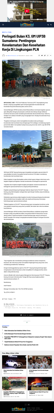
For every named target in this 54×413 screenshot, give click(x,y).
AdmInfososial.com (8, 373)
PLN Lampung (37, 307)
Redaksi (29, 407)
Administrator (32, 395)
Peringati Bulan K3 (11, 307)
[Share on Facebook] (39, 55)
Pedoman (33, 407)
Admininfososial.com (12, 55)
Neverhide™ (34, 410)
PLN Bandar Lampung (25, 307)
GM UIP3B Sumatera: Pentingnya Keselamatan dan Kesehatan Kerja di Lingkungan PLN (26, 306)
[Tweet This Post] (42, 55)
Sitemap (38, 407)
